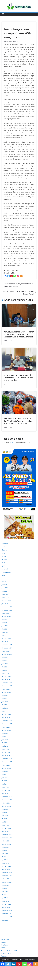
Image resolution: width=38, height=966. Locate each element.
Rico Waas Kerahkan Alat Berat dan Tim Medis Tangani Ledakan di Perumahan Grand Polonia (18, 421)
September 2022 (7, 730)
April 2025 (5, 632)
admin (16, 41)
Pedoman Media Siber (9, 950)
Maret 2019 (5, 863)
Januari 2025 (6, 642)
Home (3, 942)
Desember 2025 (7, 607)
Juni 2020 (5, 816)
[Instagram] (18, 276)
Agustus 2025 (6, 619)
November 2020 (7, 800)
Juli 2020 (4, 812)
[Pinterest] (11, 276)
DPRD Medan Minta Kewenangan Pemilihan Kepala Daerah (18, 292)
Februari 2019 (6, 866)
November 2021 (7, 762)
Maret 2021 (5, 787)
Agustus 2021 (6, 771)
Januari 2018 (6, 907)
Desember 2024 (7, 645)
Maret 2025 (5, 635)
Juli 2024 (4, 661)
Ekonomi (4, 550)
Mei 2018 (5, 895)
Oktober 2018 (6, 879)
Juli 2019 (4, 850)
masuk (12, 442)
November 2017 (7, 914)
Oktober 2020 (6, 803)
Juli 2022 (4, 736)
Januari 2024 (6, 679)
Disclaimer (5, 939)
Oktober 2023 (6, 689)
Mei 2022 (5, 743)
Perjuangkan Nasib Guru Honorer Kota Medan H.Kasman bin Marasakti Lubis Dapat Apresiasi (19, 334)
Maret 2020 (5, 825)
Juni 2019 (5, 854)
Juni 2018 (5, 891)
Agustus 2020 (6, 809)
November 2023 (7, 686)
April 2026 (5, 594)
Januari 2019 (6, 869)
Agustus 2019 (6, 847)
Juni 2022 (5, 740)
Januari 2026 (6, 604)
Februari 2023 (6, 714)
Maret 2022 (5, 749)
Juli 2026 (4, 585)
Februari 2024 (6, 676)
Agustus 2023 (6, 695)
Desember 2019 (7, 835)
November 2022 (7, 724)
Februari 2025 (6, 638)
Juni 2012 (5, 920)
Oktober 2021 (6, 765)
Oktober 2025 (6, 613)
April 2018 (5, 898)
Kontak (3, 948)
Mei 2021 (5, 781)
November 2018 (7, 876)
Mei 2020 (5, 819)
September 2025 (7, 616)
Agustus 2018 (6, 885)
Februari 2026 (6, 600)
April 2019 (5, 860)
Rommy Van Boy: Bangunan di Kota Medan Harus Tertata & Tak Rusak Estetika (18, 377)
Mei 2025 (5, 629)
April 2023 (5, 708)
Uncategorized (6, 572)
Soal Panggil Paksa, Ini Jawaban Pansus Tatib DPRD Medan (18, 285)
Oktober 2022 (6, 727)
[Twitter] (8, 276)
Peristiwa (6, 24)
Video (3, 575)
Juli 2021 (4, 774)
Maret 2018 (5, 901)
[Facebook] (5, 276)
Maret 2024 (5, 673)
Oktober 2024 (6, 651)
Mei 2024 (5, 667)
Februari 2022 (6, 752)
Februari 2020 (6, 828)
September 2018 (7, 882)
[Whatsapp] (14, 276)
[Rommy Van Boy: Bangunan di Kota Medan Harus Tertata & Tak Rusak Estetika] (19, 359)
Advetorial (5, 544)
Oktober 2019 (6, 841)
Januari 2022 (6, 755)
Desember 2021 (7, 759)
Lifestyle (4, 556)
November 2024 (7, 648)
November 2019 (7, 838)
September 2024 (7, 654)
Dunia (3, 547)
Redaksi (4, 956)
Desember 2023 (7, 683)
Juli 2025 (4, 623)
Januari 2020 (6, 831)
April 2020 (5, 822)
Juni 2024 (5, 664)
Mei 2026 (5, 591)
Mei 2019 (5, 857)
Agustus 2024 (6, 657)
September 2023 (7, 692)
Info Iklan (4, 945)
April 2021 (5, 784)
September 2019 (7, 844)
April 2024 (5, 670)
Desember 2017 (7, 910)
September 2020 (7, 806)
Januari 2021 (6, 793)
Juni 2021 (5, 778)
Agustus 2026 (6, 581)
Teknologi (5, 569)
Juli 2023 (4, 698)
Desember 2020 (7, 797)
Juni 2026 (5, 588)
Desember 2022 (7, 721)
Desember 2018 (7, 872)
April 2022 (5, 746)
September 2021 (7, 768)
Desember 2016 (7, 917)
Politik (3, 563)
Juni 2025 (5, 626)
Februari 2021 (6, 790)
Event (3, 553)
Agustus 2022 (6, 733)
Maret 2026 (5, 597)
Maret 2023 (5, 711)
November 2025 (7, 610)
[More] (21, 276)
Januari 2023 (6, 717)
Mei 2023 (5, 705)
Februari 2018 (6, 904)
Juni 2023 (5, 702)
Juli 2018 (4, 888)
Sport (3, 566)
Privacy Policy (6, 953)
